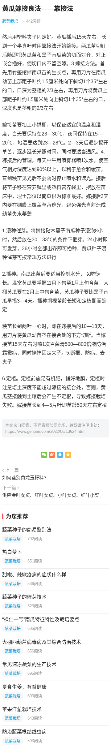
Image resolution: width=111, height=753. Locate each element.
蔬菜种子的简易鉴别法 (26, 529)
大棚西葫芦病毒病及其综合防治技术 (41, 642)
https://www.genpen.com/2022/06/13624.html (45, 431)
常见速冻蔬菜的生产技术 (29, 664)
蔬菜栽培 (10, 21)
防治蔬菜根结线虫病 (24, 731)
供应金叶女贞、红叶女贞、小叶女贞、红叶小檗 (50, 495)
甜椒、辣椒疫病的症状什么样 (34, 574)
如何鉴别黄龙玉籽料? (24, 477)
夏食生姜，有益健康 (24, 687)
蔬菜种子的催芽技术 (24, 597)
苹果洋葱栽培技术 (22, 709)
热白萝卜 (12, 552)
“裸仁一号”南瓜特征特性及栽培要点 (40, 619)
